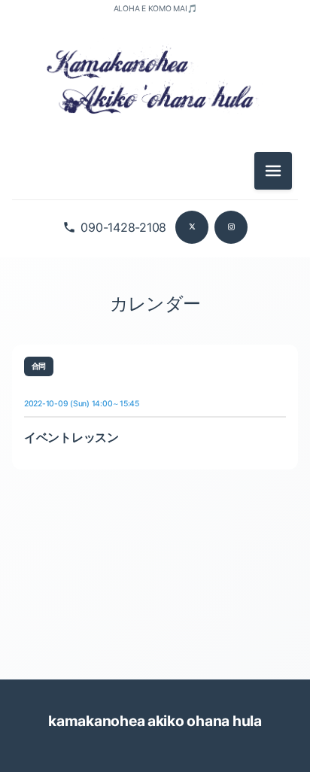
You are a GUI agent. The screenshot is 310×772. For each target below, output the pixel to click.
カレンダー (155, 304)
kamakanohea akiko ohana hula (155, 721)
